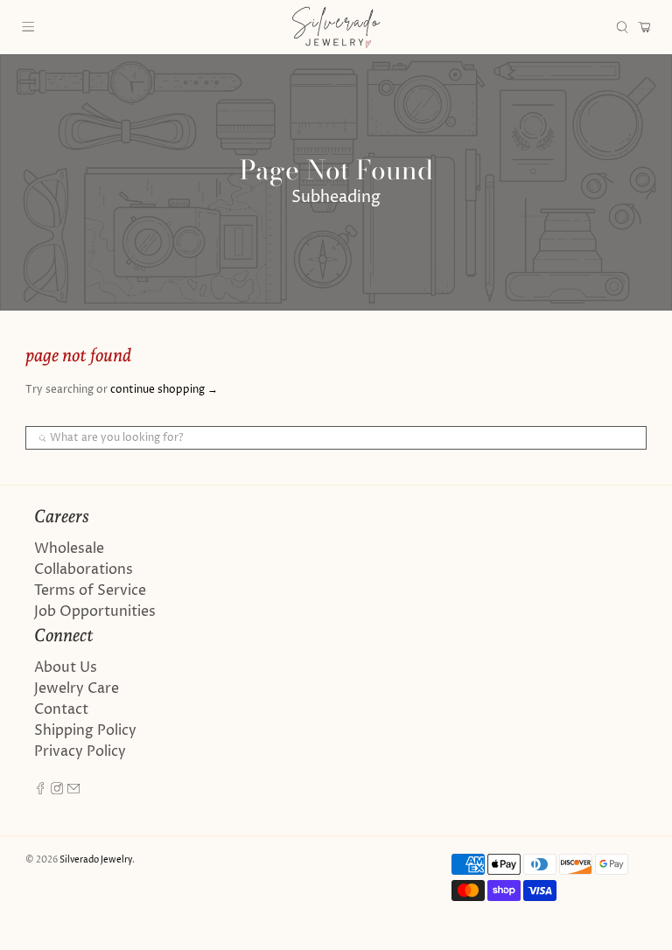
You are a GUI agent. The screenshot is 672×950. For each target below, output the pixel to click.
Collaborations (83, 569)
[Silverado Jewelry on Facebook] (40, 790)
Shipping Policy (85, 730)
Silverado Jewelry (96, 860)
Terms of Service (90, 590)
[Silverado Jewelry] (336, 27)
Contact (61, 709)
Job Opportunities (95, 611)
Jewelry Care (76, 688)
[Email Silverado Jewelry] (73, 790)
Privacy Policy (80, 751)
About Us (65, 667)
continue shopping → (164, 389)
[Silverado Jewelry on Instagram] (57, 790)
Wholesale (69, 548)
